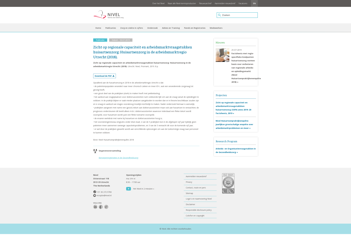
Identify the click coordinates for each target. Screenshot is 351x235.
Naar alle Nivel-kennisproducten (182, 3)
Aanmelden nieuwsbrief (225, 3)
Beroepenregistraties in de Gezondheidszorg (118, 157)
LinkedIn (95, 207)
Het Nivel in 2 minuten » (143, 188)
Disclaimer (190, 204)
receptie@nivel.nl (104, 195)
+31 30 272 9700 (104, 192)
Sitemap (189, 193)
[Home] (110, 15)
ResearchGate (106, 207)
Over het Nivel (158, 3)
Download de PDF (103, 76)
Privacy (189, 182)
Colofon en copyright (195, 215)
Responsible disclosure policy (199, 210)
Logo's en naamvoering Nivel (199, 198)
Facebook (101, 207)
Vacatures (243, 3)
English (254, 3)
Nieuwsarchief (205, 3)
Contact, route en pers (196, 187)
